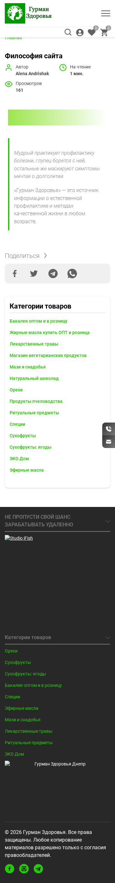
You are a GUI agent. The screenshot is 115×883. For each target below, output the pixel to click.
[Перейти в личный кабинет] (80, 32)
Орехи (16, 389)
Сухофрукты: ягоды (30, 447)
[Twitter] (34, 273)
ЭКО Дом (19, 458)
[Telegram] (53, 273)
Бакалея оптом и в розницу (38, 321)
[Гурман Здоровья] (29, 13)
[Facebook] (14, 273)
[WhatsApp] (72, 273)
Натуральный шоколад (34, 378)
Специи (17, 424)
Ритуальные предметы (34, 412)
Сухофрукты (23, 435)
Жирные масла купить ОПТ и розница (50, 332)
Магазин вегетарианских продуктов (48, 355)
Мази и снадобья (28, 366)
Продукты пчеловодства (36, 401)
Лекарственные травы (34, 343)
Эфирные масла (27, 470)
